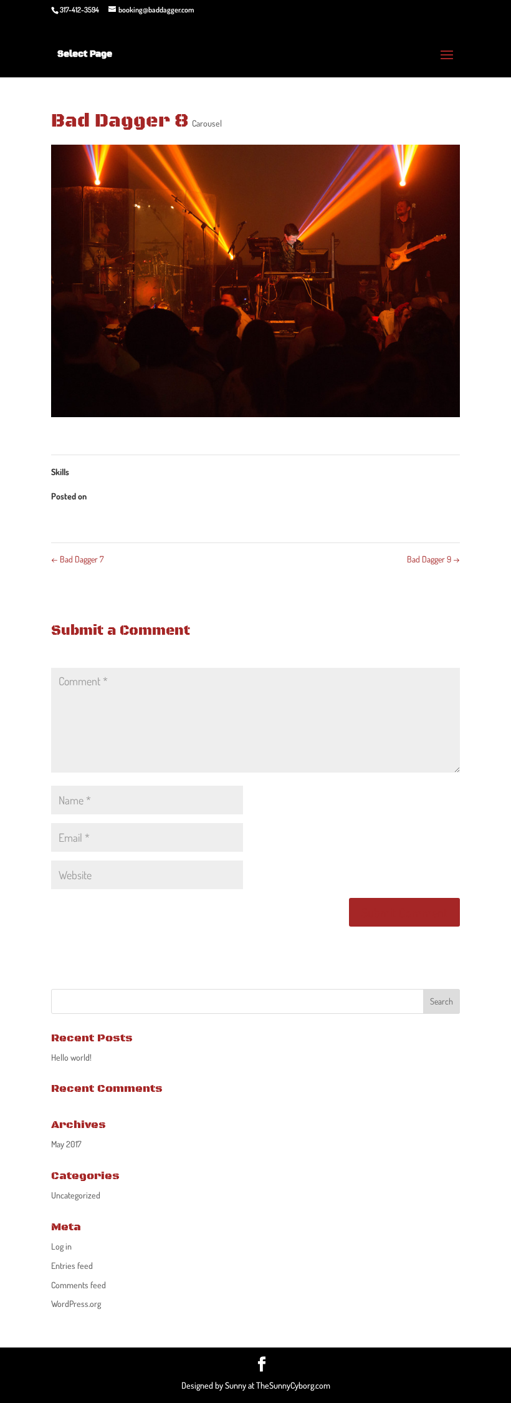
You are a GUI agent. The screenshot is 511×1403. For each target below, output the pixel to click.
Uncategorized (75, 1195)
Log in (61, 1246)
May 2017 (66, 1144)
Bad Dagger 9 (433, 559)
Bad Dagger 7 (77, 559)
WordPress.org (76, 1303)
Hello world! (71, 1057)
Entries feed (72, 1265)
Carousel (207, 123)
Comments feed (78, 1285)
